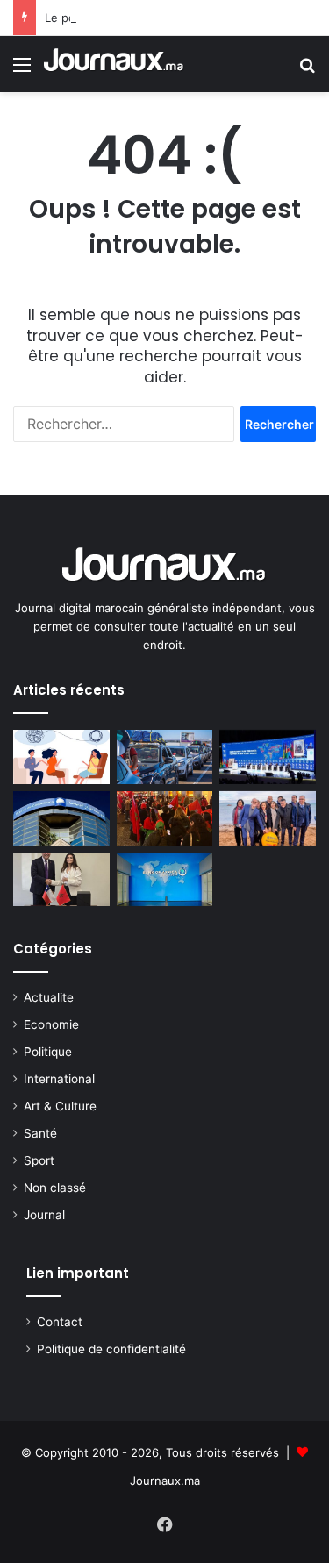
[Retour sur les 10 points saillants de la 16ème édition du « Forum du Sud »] (267, 757)
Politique (48, 1052)
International (59, 1079)
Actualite (49, 997)
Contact (59, 1322)
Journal (44, 1215)
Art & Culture (60, 1106)
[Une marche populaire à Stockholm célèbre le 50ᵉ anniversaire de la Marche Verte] (165, 818)
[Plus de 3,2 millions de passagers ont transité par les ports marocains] (165, 757)
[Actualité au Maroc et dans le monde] (114, 64)
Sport (39, 1160)
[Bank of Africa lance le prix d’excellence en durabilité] (165, 880)
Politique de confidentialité (111, 1349)
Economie (51, 1024)
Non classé (55, 1188)
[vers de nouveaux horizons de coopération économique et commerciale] (61, 880)
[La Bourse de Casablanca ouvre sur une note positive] (61, 818)
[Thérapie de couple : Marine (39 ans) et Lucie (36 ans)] (61, 757)
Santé (40, 1133)
